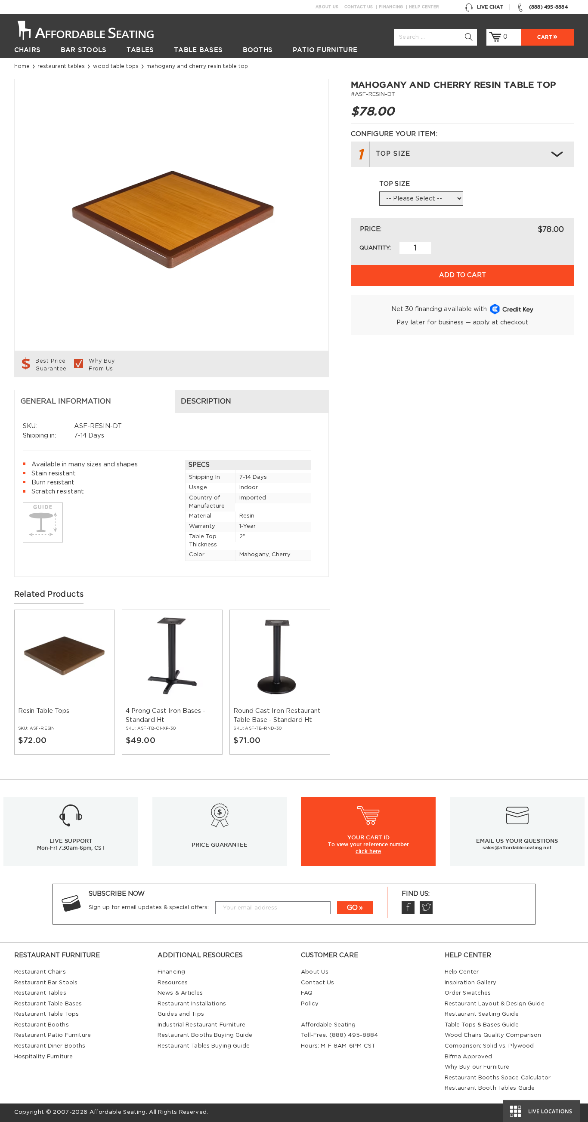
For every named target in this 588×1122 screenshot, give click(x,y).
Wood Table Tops (116, 66)
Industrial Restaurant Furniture (201, 1025)
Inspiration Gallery (470, 983)
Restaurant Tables (61, 66)
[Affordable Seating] (94, 30)
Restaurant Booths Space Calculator (498, 1078)
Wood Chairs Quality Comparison (493, 1035)
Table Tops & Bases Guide (482, 1025)
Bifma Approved (468, 1057)
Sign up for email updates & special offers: (149, 907)
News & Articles (180, 993)
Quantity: (375, 248)
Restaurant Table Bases (48, 1004)
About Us (327, 7)
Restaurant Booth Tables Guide (490, 1088)
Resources (173, 983)
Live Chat (490, 6)
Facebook (408, 907)
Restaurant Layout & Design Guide (495, 1004)
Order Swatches (468, 993)
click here (368, 851)
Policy (310, 1004)
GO (352, 907)
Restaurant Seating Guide (482, 1014)
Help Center (424, 7)
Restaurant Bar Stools (46, 983)
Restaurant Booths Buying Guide (205, 1035)
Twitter (426, 907)
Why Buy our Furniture (477, 1067)
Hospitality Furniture (43, 1057)
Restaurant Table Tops (46, 1014)
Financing (391, 7)
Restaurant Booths (41, 1025)
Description (206, 401)
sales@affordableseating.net (517, 847)
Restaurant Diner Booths (50, 1046)
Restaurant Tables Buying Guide (204, 1046)
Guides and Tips (181, 1014)
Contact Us (358, 7)
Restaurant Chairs (40, 972)
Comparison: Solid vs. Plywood (489, 1046)
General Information (66, 401)
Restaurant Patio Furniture (52, 1035)
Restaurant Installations (192, 1004)
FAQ (307, 993)
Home (22, 66)
